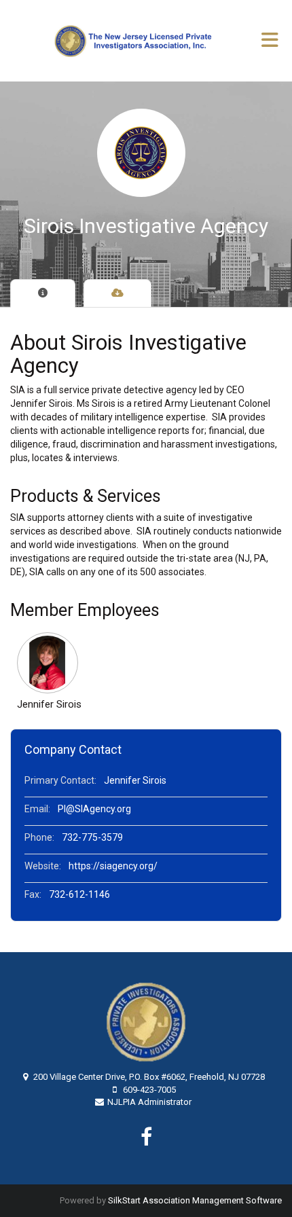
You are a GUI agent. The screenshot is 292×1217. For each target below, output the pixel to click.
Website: (42, 865)
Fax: (32, 894)
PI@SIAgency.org (94, 808)
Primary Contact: (60, 780)
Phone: (39, 837)
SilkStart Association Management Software (195, 1200)
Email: (37, 808)
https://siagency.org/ (113, 865)
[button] (49, 662)
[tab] (42, 293)
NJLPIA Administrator (149, 1102)
